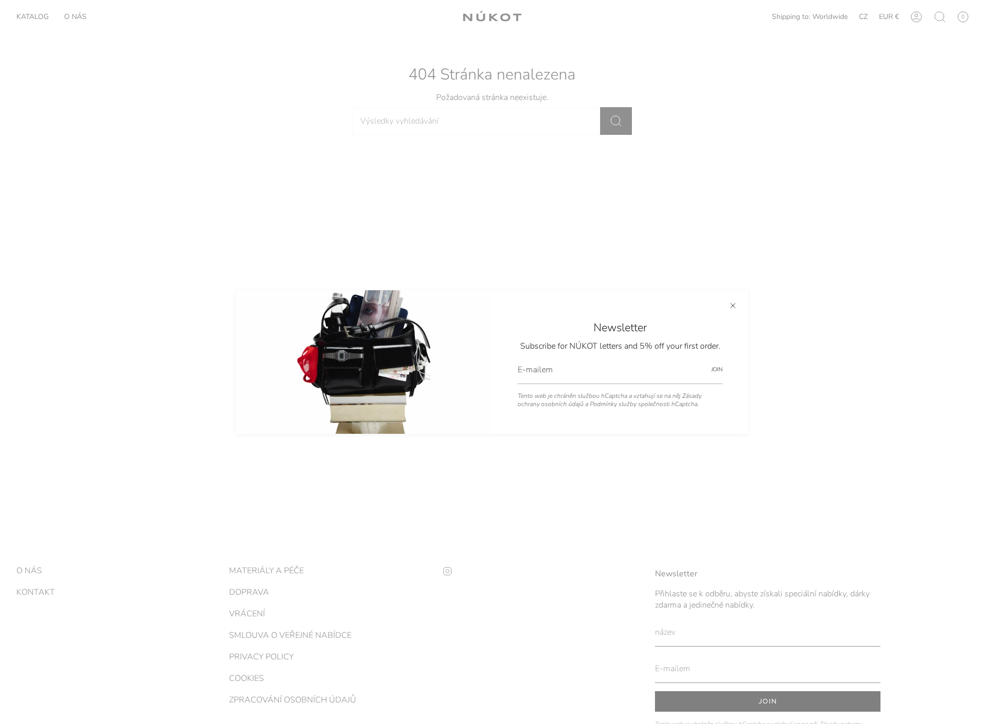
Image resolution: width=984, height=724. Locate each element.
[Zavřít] (733, 305)
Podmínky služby (613, 404)
